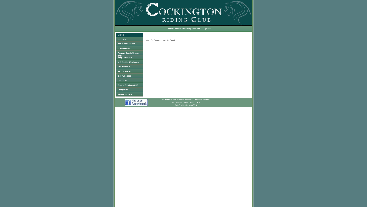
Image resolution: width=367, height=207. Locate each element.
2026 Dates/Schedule (126, 44)
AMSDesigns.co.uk (192, 102)
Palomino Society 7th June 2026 (128, 53)
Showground (123, 90)
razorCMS (193, 105)
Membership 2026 (125, 94)
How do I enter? (124, 67)
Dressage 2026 (124, 48)
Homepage (122, 39)
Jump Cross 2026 (125, 58)
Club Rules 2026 (124, 76)
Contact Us (122, 81)
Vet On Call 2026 (124, 71)
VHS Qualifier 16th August (128, 62)
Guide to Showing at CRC (128, 85)
